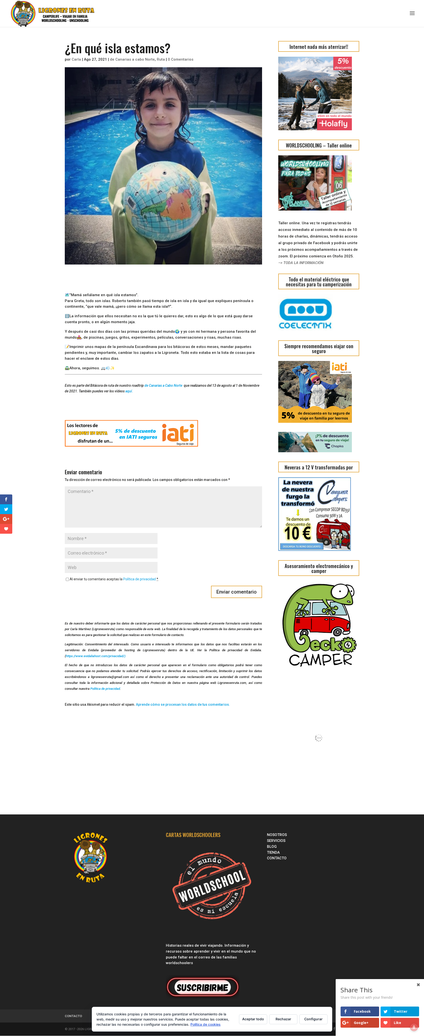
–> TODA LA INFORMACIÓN (300, 263)
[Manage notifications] (414, 1027)
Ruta (161, 59)
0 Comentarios (180, 59)
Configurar (313, 1019)
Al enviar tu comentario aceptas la (114, 579)
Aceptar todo (253, 1019)
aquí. (129, 391)
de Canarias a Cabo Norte (164, 385)
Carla (76, 59)
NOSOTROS (277, 835)
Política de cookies (205, 1024)
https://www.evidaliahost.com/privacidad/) (96, 656)
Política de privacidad (139, 579)
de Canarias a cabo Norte (132, 59)
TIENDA (273, 852)
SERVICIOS (276, 840)
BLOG (272, 846)
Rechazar (283, 1019)
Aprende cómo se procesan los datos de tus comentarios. (183, 704)
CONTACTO (277, 858)
